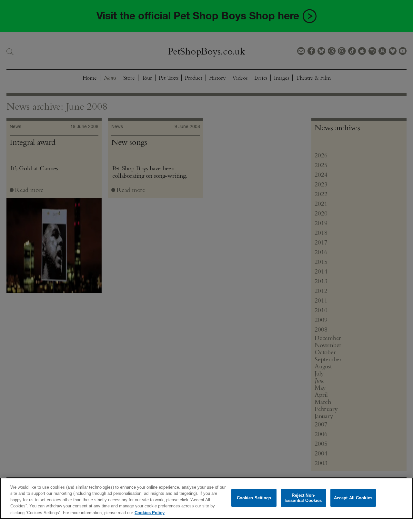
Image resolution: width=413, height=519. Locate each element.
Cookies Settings (254, 497)
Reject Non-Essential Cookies (303, 498)
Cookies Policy (150, 512)
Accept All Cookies (353, 497)
